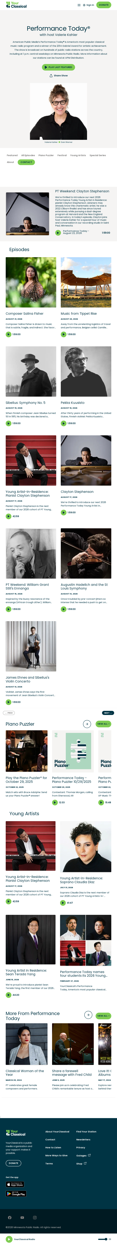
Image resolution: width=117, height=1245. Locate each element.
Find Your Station (86, 1131)
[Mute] (109, 1239)
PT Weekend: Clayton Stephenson (82, 191)
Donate (103, 5)
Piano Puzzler (46, 155)
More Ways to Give (56, 1155)
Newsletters (83, 1139)
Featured (12, 155)
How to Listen (53, 1147)
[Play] (9, 1239)
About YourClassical (57, 1131)
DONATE (13, 1163)
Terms (49, 1163)
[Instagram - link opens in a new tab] (35, 1218)
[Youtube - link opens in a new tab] (22, 1218)
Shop (79, 1163)
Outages (81, 1155)
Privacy (80, 1147)
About (10, 162)
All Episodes (28, 155)
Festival (62, 155)
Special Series (98, 155)
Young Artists (78, 155)
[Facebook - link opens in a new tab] (10, 1218)
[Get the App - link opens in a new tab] (15, 1184)
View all (103, 723)
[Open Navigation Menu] (79, 5)
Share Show (61, 75)
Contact (26, 162)
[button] (27, 763)
